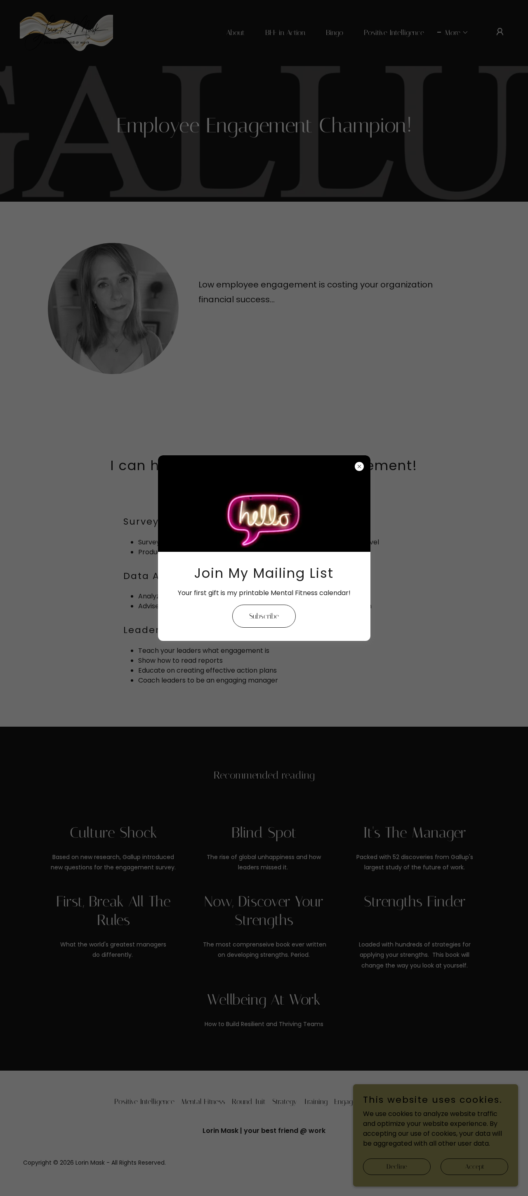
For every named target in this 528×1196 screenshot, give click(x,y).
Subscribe (264, 616)
